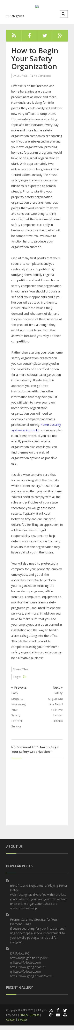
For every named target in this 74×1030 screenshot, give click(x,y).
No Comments (42, 76)
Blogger (22, 1019)
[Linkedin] (58, 1014)
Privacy (24, 1015)
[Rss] (14, 36)
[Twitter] (44, 36)
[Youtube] (65, 1014)
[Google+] (51, 1014)
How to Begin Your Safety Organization (34, 58)
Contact (10, 1019)
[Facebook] (29, 36)
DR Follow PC (19, 953)
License (35, 1015)
